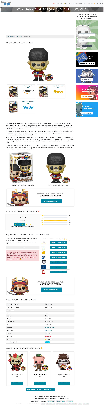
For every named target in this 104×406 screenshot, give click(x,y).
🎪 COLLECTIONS (57, 3)
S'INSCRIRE (87, 46)
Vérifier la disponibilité (58, 242)
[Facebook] (87, 76)
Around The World (50, 327)
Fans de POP (73, 404)
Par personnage (60, 401)
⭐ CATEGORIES (68, 3)
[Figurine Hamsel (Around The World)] (40, 362)
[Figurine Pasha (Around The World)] (63, 362)
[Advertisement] (40, 24)
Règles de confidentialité (63, 404)
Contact (43, 404)
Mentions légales (50, 404)
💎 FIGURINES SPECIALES (80, 3)
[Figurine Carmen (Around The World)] (17, 362)
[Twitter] (87, 109)
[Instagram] (87, 92)
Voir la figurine (17, 383)
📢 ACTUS (90, 3)
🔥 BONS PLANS (98, 3)
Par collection (51, 401)
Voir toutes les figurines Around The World (40, 389)
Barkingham (48, 330)
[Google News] (87, 59)
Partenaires (86, 404)
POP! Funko (47, 336)
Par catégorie (69, 401)
